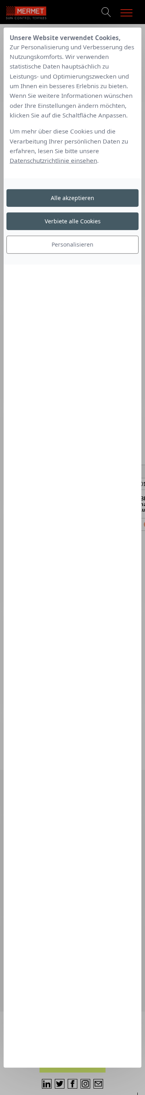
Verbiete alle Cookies (73, 221)
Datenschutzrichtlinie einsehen (53, 160)
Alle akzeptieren (72, 198)
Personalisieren (72, 244)
